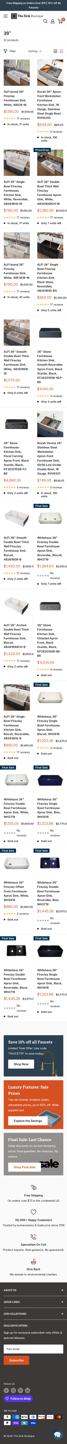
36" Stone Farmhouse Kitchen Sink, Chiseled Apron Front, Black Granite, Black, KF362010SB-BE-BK (49, 640)
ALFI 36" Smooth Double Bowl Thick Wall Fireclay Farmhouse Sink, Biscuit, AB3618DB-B (16, 548)
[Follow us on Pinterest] (20, 1390)
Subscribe (16, 1360)
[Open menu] (5, 16)
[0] (60, 21)
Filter (12, 51)
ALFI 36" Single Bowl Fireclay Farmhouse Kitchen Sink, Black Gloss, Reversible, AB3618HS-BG (47, 278)
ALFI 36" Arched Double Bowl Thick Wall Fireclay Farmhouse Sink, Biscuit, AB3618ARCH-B (16, 636)
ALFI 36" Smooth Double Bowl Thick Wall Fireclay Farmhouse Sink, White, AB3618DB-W (16, 362)
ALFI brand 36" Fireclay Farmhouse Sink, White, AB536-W (15, 98)
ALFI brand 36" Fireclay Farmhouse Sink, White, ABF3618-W (16, 271)
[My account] (53, 21)
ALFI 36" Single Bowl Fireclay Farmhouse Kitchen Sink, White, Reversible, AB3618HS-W (16, 192)
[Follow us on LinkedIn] (27, 1390)
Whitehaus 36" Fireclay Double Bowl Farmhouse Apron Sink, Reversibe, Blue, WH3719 (48, 893)
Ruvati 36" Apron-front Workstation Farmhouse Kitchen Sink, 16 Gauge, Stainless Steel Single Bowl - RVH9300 (50, 105)
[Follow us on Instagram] (13, 1390)
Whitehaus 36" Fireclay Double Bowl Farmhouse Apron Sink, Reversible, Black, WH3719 (16, 981)
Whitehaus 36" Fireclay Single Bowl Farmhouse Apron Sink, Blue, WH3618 (49, 808)
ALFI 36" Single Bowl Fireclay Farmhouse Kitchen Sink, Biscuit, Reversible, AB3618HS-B (17, 727)
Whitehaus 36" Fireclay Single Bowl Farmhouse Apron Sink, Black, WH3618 (49, 978)
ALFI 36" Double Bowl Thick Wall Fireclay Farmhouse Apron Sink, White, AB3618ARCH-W (49, 192)
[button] (57, 1434)
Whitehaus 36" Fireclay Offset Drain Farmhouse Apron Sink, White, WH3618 (16, 891)
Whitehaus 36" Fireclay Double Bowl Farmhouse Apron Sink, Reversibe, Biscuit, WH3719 (50, 548)
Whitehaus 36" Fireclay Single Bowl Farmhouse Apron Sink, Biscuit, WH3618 (48, 725)
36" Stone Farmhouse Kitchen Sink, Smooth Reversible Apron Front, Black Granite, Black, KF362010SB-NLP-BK (50, 367)
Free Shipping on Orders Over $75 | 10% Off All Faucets (33, 5)
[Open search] (45, 21)
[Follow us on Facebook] (6, 1390)
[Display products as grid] (55, 51)
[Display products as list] (61, 51)
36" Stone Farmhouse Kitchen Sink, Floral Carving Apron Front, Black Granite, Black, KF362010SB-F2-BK (16, 458)
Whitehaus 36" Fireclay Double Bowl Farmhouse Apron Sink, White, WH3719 (16, 808)
